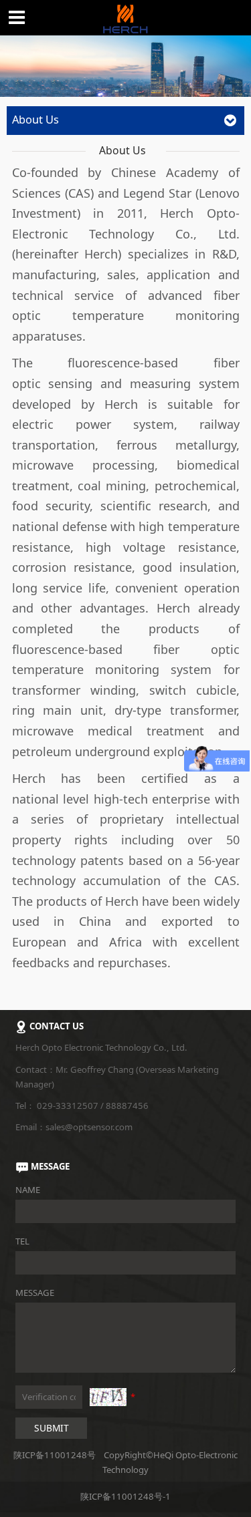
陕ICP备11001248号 (54, 1455)
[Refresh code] (108, 1396)
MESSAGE (34, 1293)
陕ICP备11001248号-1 (125, 1496)
